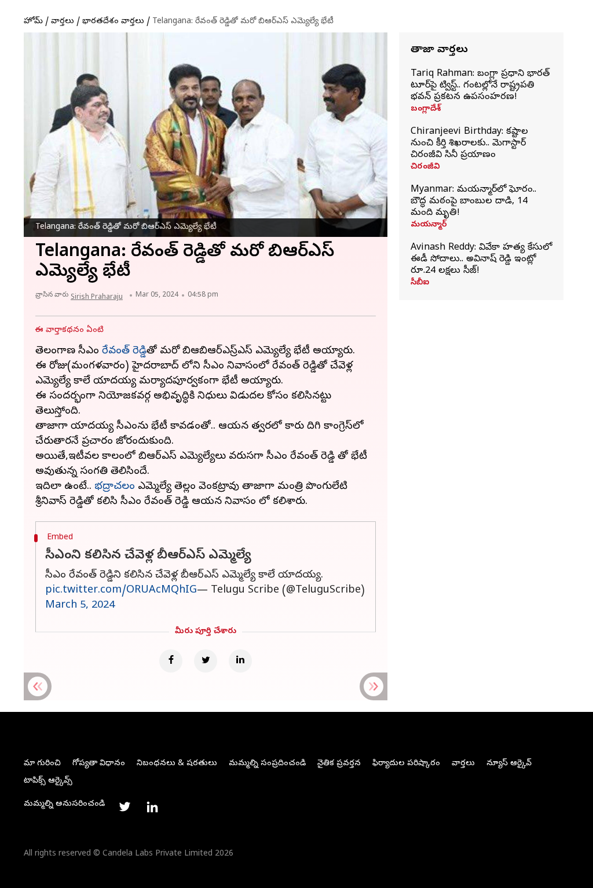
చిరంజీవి (425, 167)
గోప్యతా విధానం (98, 763)
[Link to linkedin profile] (152, 807)
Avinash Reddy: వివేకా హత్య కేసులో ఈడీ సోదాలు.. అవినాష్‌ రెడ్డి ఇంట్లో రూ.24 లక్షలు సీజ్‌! (481, 259)
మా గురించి (42, 763)
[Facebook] (170, 661)
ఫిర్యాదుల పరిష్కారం (406, 763)
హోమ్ (33, 21)
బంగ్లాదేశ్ (426, 109)
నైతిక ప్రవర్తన (339, 763)
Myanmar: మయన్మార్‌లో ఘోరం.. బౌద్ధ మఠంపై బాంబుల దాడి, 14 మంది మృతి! (473, 201)
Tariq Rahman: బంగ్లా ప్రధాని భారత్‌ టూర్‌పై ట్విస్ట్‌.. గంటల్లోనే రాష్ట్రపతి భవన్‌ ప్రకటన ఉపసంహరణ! (480, 85)
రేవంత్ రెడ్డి (124, 351)
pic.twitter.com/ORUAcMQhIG (121, 590)
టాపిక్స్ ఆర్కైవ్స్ (48, 781)
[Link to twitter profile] (124, 807)
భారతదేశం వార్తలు (113, 21)
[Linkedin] (240, 661)
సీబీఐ (420, 283)
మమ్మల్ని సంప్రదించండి (267, 763)
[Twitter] (205, 661)
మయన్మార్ (429, 225)
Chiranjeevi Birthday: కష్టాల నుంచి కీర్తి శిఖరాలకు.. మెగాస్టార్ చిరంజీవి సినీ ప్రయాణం (469, 143)
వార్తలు (62, 21)
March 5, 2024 (80, 605)
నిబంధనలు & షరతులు (177, 763)
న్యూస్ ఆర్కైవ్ (509, 763)
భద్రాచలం (114, 487)
